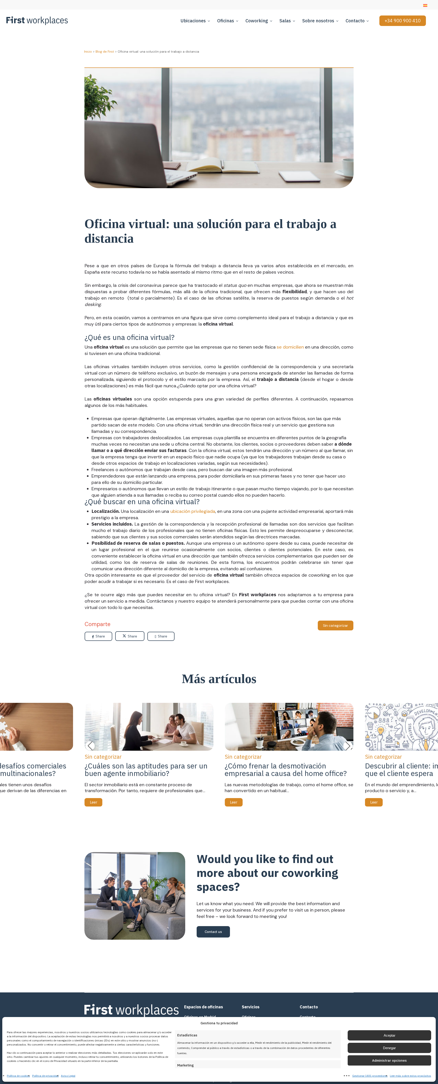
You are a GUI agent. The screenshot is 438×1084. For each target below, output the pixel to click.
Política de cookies (18, 1075)
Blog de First (105, 51)
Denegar (389, 1048)
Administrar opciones (389, 1060)
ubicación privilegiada (192, 511)
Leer (93, 802)
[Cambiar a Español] (425, 5)
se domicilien (290, 347)
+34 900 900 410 (403, 21)
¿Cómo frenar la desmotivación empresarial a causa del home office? (286, 769)
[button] (347, 745)
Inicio (88, 51)
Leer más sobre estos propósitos (410, 1075)
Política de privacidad (45, 1075)
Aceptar (389, 1035)
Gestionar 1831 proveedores (370, 1075)
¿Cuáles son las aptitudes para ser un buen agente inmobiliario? (146, 769)
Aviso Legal (68, 1075)
